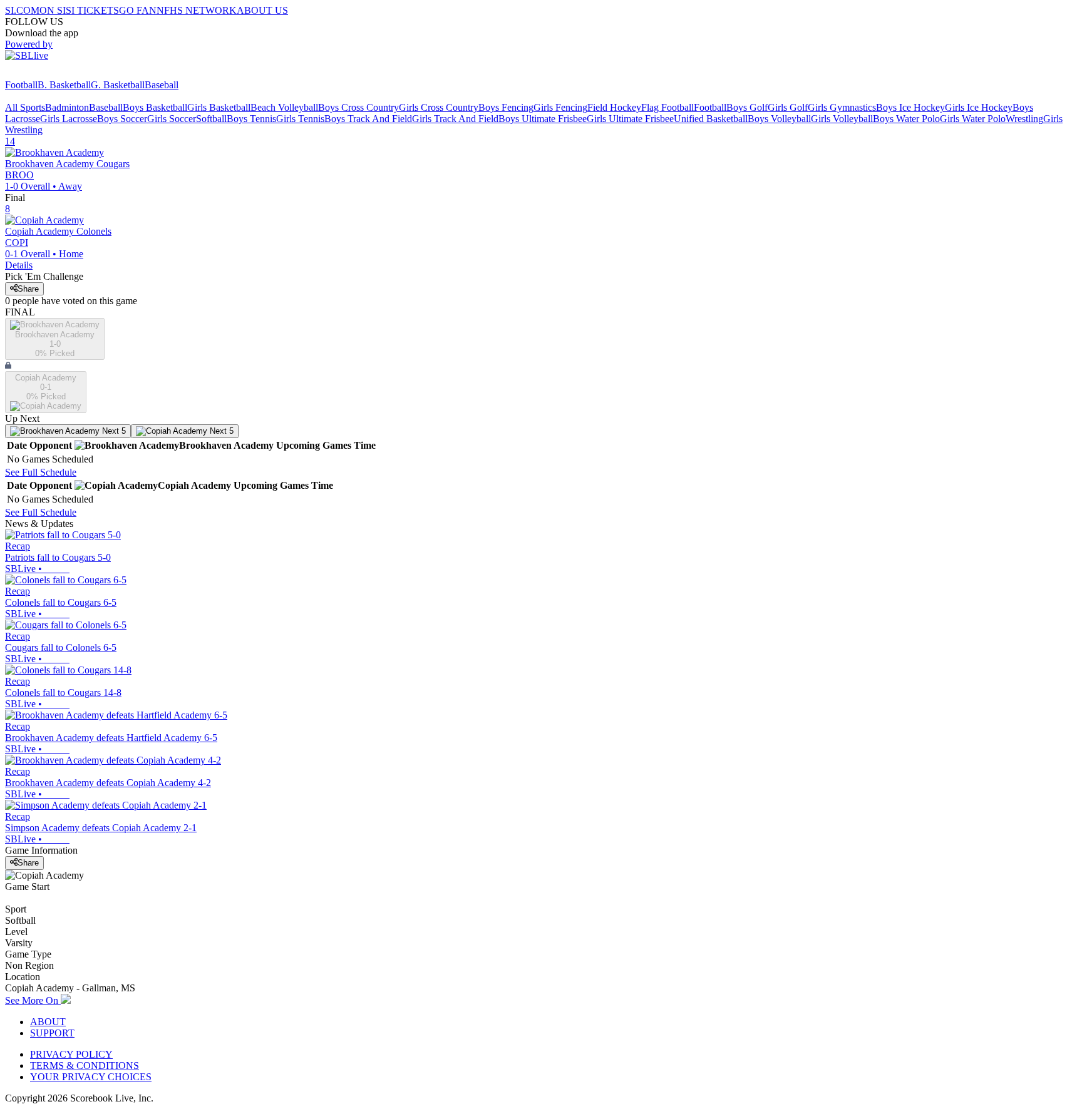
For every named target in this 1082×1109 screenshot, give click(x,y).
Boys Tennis (251, 118)
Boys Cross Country (358, 107)
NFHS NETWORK (197, 10)
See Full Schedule (40, 472)
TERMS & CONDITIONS (84, 1065)
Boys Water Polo (906, 118)
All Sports (25, 107)
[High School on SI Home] (53, 73)
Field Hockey (614, 107)
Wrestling (1024, 118)
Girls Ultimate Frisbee (630, 118)
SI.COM (22, 10)
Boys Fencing (505, 107)
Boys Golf (747, 107)
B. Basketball (64, 84)
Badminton (67, 107)
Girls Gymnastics (842, 107)
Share (28, 289)
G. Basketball (118, 84)
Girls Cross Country (438, 107)
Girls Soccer (171, 118)
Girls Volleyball (842, 118)
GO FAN (138, 10)
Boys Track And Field (368, 118)
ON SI (52, 10)
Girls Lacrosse (68, 118)
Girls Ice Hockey (978, 107)
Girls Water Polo (973, 118)
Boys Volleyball (779, 118)
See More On (33, 1000)
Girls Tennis (300, 118)
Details (19, 265)
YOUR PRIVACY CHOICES (91, 1076)
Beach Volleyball (284, 107)
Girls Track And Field (455, 118)
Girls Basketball (218, 107)
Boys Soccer (122, 118)
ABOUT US (262, 10)
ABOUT (48, 1021)
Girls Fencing (560, 107)
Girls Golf (788, 107)
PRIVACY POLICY (71, 1054)
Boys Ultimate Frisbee (542, 118)
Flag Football (667, 107)
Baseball (161, 84)
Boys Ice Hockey (910, 107)
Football (21, 84)
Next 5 (113, 431)
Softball (211, 118)
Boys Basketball (155, 107)
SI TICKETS (92, 10)
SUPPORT (52, 1033)
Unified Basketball (711, 118)
